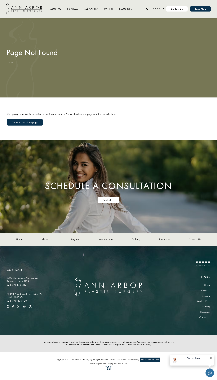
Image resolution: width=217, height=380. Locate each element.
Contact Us (109, 199)
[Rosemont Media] (108, 369)
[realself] (30, 306)
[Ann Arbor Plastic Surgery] (24, 9)
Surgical (72, 9)
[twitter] (18, 306)
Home (10, 61)
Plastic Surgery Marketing (100, 364)
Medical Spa (91, 9)
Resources (125, 9)
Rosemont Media (120, 364)
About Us (55, 9)
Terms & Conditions (118, 360)
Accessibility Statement (150, 360)
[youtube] (24, 306)
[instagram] (8, 306)
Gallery (108, 9)
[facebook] (13, 306)
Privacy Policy (133, 360)
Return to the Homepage (25, 122)
